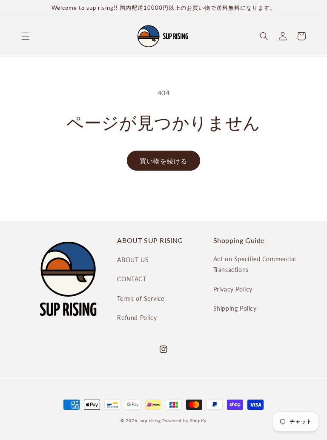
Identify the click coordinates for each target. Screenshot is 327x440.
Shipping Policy (235, 308)
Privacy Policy (232, 289)
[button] (25, 36)
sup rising (150, 420)
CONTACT (131, 279)
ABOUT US (133, 259)
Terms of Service (140, 298)
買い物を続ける (163, 161)
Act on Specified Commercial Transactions (254, 264)
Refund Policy (137, 317)
